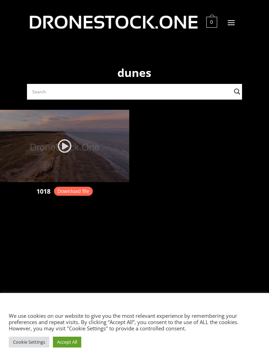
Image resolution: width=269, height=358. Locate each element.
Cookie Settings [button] (29, 342)
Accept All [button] (67, 342)
